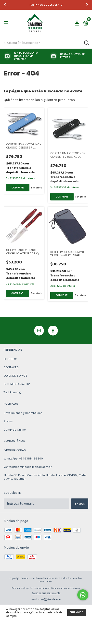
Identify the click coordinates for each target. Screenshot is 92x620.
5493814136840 (15, 450)
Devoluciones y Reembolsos (23, 413)
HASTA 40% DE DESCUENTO (46, 4)
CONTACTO (11, 367)
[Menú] (7, 23)
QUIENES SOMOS (15, 375)
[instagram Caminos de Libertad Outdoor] (39, 330)
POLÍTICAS (10, 359)
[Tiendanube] (46, 600)
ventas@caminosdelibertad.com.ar (28, 467)
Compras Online (15, 429)
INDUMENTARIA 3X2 (17, 384)
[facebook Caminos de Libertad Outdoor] (53, 330)
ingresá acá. (73, 588)
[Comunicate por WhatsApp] (82, 594)
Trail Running (12, 392)
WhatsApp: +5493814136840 (23, 458)
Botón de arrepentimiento (46, 593)
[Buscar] (86, 42)
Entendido (76, 612)
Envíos (8, 421)
